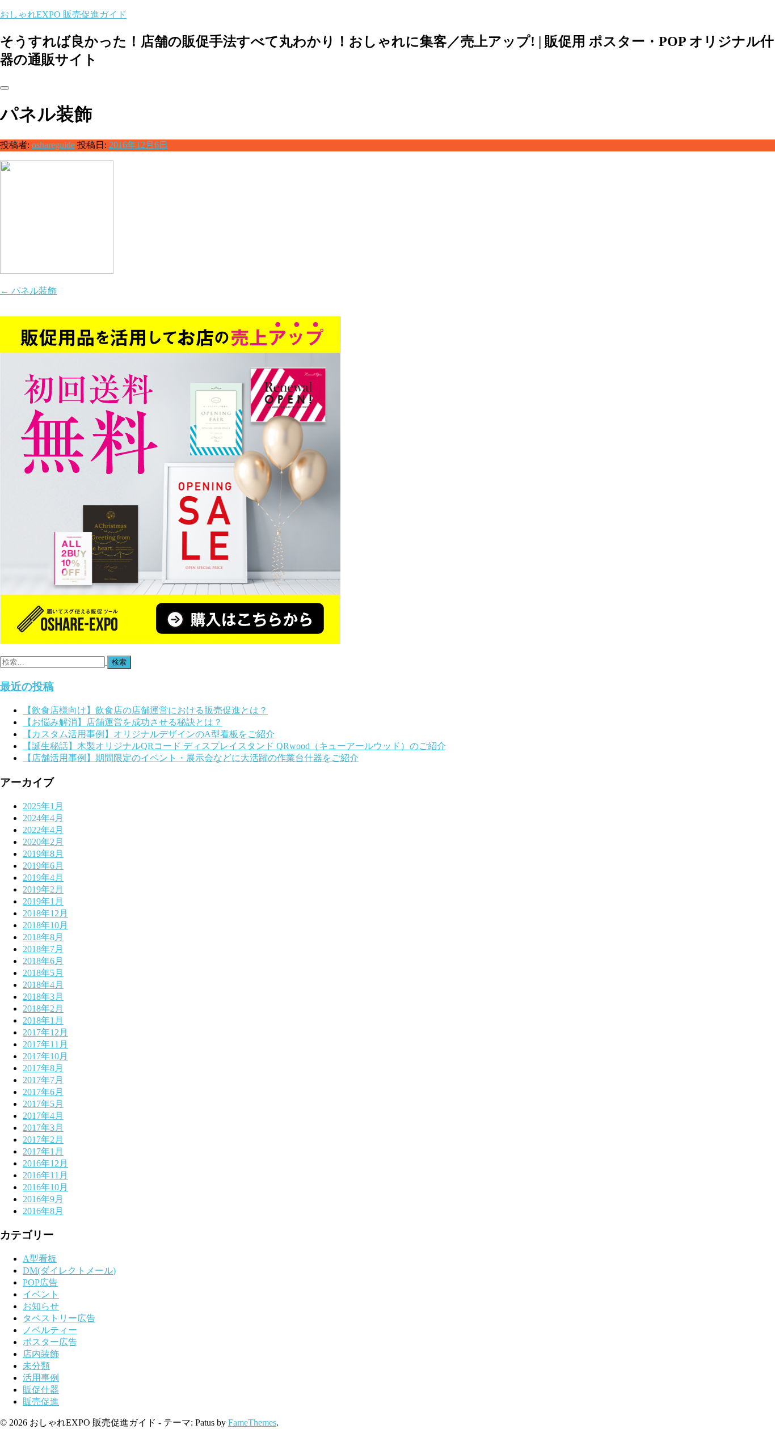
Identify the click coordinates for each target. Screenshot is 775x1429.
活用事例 (41, 1378)
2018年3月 (43, 996)
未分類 (36, 1366)
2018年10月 (45, 925)
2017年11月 (45, 1044)
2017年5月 (43, 1104)
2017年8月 (43, 1068)
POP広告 (40, 1282)
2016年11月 (45, 1175)
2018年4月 (43, 985)
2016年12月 (45, 1163)
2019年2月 (43, 889)
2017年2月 (43, 1139)
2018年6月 (43, 961)
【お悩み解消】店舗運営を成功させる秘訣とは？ (122, 722)
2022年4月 (43, 830)
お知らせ (41, 1306)
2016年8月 (43, 1211)
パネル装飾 (28, 290)
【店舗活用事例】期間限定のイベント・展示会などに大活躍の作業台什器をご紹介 (191, 758)
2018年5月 (43, 973)
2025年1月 (43, 806)
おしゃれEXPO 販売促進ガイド (63, 14)
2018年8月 (43, 937)
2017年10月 (45, 1056)
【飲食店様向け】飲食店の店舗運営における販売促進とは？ (145, 710)
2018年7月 (43, 949)
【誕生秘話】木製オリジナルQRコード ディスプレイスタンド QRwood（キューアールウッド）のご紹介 (234, 746)
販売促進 (41, 1401)
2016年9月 (43, 1199)
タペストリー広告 (59, 1318)
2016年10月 (45, 1187)
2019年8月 (43, 854)
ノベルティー (50, 1330)
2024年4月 (43, 818)
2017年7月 (43, 1080)
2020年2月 (43, 842)
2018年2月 (43, 1008)
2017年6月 (43, 1092)
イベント (41, 1294)
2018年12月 (45, 913)
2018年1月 (43, 1020)
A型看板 (40, 1258)
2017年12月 (45, 1032)
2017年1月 (43, 1151)
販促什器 (41, 1389)
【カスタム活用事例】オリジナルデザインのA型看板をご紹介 (149, 734)
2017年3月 (43, 1127)
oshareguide (53, 145)
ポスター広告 (50, 1342)
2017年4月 (43, 1116)
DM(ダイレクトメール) (69, 1270)
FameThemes (252, 1422)
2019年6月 (43, 865)
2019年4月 (43, 877)
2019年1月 (43, 901)
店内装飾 (41, 1354)
